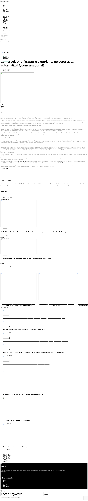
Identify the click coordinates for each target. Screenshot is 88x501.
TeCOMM (62, 162)
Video (4, 10)
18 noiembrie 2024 (9, 355)
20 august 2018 (6, 70)
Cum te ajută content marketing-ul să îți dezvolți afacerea (17, 446)
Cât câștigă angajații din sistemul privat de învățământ (16, 420)
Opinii (4, 21)
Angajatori (6, 8)
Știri (4, 6)
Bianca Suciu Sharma (7, 69)
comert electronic (7, 194)
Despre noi (6, 27)
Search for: (3, 491)
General (5, 19)
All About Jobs (7, 478)
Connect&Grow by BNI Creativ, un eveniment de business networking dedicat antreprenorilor (26, 364)
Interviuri (5, 9)
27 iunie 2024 (8, 449)
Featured (5, 18)
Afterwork (6, 11)
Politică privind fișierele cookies (11, 26)
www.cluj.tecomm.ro (21, 161)
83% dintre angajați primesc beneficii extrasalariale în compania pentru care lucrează (56, 304)
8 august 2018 (5, 235)
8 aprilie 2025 (8, 320)
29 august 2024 (8, 423)
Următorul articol (5, 238)
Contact (5, 28)
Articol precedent (5, 199)
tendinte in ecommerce (7, 197)
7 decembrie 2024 (9, 343)
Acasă (4, 5)
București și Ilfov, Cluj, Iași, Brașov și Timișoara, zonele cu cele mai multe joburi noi (23, 394)
